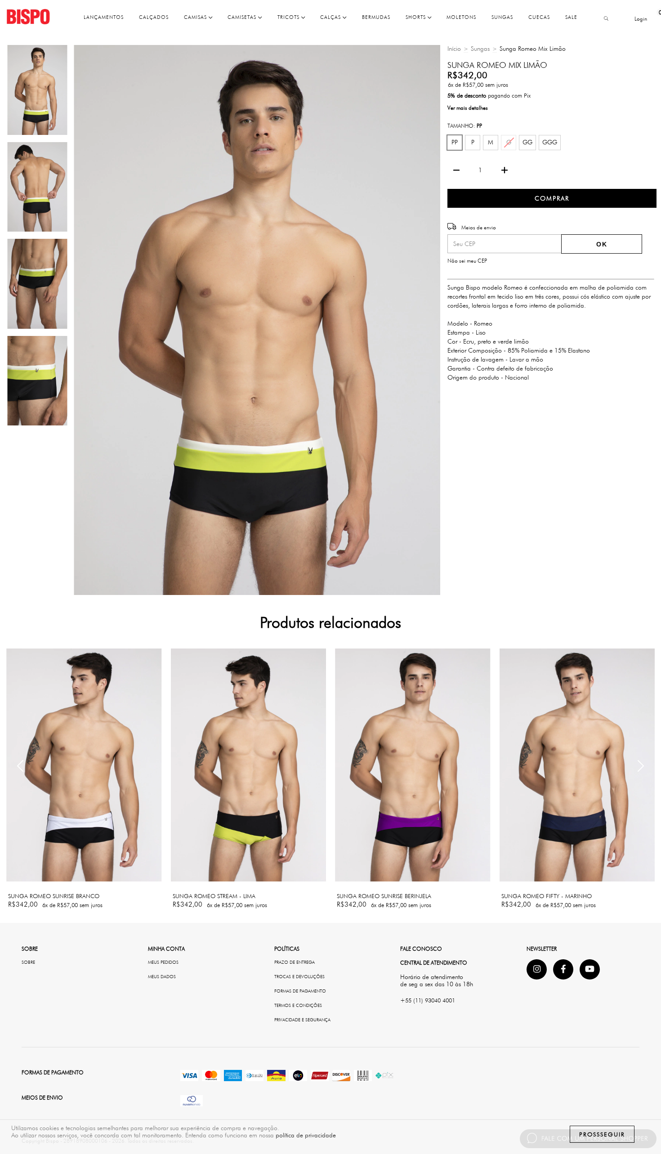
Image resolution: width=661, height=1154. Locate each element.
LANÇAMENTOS (104, 17)
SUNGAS (502, 17)
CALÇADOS (154, 17)
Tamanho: (464, 125)
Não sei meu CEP (467, 260)
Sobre (28, 962)
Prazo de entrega (294, 962)
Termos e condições (298, 1005)
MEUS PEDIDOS (163, 962)
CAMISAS (196, 17)
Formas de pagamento (300, 990)
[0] (653, 18)
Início (454, 48)
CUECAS (539, 17)
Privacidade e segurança (302, 1019)
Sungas (480, 48)
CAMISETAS (243, 17)
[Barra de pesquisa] (605, 19)
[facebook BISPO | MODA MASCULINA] (563, 969)
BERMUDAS (376, 17)
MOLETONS (461, 17)
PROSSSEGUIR (602, 1134)
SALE (571, 17)
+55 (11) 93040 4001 (427, 1000)
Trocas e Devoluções (299, 976)
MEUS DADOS (162, 976)
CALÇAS (331, 17)
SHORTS (417, 17)
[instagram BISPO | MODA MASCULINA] (537, 969)
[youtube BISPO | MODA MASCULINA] (590, 969)
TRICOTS (289, 17)
